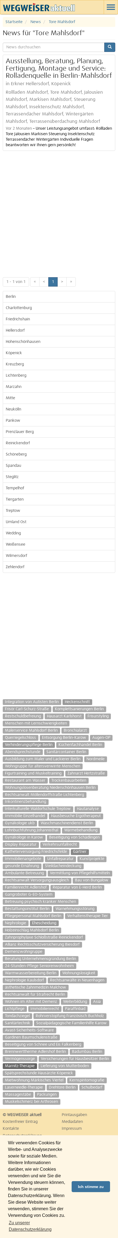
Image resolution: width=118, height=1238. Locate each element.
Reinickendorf (18, 443)
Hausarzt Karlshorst (64, 716)
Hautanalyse (88, 809)
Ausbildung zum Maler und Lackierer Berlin (42, 759)
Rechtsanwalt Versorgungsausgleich (37, 880)
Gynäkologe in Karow (24, 837)
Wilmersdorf (16, 556)
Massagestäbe (18, 1095)
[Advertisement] (59, 213)
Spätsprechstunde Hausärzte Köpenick (39, 1073)
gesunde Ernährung (22, 866)
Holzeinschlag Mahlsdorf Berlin (32, 930)
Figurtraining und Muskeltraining (33, 773)
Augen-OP (101, 738)
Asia (97, 1002)
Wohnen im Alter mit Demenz (31, 1002)
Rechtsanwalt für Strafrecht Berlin (35, 994)
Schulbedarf (92, 1087)
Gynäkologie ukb (20, 823)
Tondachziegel (17, 1016)
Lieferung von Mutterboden (65, 1066)
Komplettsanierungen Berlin (79, 709)
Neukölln (13, 409)
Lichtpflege (14, 1009)
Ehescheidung (44, 923)
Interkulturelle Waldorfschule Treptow (38, 809)
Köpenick (14, 353)
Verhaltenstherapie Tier (87, 916)
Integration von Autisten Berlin (32, 702)
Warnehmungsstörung (74, 909)
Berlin (11, 297)
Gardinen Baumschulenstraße (31, 1037)
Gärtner (79, 852)
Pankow (13, 421)
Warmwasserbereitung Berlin (30, 973)
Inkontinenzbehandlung (25, 802)
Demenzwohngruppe (23, 952)
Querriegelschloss (20, 738)
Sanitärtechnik (17, 1023)
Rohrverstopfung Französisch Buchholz (70, 1016)
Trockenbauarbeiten (68, 780)
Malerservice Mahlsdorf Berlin (31, 730)
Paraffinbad (75, 1009)
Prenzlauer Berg (20, 432)
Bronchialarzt (75, 730)
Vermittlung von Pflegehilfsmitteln (80, 873)
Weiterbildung (75, 1002)
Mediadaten (72, 1122)
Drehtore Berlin (62, 1087)
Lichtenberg (16, 375)
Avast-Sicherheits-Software (29, 1030)
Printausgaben (74, 1115)
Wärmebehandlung (80, 830)
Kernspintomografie (86, 1080)
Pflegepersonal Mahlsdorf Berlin (33, 916)
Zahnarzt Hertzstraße (86, 773)
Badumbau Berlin (87, 1052)
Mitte (10, 398)
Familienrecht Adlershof (26, 887)
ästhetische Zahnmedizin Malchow (35, 987)
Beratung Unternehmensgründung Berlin (40, 959)
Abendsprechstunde (22, 752)
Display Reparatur (20, 844)
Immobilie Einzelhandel (25, 816)
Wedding (13, 533)
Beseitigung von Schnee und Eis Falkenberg (43, 1045)
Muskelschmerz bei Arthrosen (31, 1102)
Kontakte (11, 1129)
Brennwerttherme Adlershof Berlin (35, 1052)
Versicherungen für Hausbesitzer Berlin (75, 1059)
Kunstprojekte (92, 859)
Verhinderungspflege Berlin (28, 745)
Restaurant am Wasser (25, 780)
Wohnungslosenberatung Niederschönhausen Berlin (50, 788)
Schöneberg (16, 454)
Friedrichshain (18, 319)
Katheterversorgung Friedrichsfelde (36, 852)
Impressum (72, 1129)
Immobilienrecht (44, 1009)
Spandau (13, 466)
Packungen (47, 1095)
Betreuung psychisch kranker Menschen (40, 902)
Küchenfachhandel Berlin (80, 745)
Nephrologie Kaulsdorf (24, 980)
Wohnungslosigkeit (78, 973)
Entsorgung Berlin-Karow (64, 738)
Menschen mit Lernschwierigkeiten (36, 723)
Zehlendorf (15, 567)
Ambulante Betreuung (24, 873)
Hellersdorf (15, 330)
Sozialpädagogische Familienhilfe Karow (71, 1023)
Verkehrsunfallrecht (60, 844)
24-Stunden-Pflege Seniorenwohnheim (39, 966)
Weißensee (15, 544)
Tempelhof (15, 488)
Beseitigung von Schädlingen (74, 837)
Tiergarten (15, 499)
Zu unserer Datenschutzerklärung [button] (30, 1226)
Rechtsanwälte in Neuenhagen (77, 980)
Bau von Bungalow (91, 880)
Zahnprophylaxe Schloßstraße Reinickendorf (44, 937)
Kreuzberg (15, 364)
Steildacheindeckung (63, 866)
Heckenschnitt (77, 702)
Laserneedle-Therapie (24, 1087)
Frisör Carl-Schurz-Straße (27, 709)
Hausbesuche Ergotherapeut (76, 816)
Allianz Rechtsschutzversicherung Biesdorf (42, 944)
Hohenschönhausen (23, 342)
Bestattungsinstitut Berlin (27, 909)
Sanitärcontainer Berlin (66, 752)
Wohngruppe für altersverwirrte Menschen (42, 766)
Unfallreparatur (60, 859)
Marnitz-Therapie (20, 1066)
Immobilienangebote (23, 859)
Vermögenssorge (20, 1059)
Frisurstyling (98, 716)
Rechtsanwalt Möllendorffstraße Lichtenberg (44, 795)
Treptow (13, 511)
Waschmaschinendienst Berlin (67, 823)
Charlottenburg (19, 308)
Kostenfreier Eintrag (20, 1122)
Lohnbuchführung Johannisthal (31, 830)
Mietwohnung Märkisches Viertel (34, 1080)
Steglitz (12, 477)
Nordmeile (95, 759)
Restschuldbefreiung (23, 716)
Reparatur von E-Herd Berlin (77, 887)
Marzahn (13, 387)
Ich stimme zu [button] (91, 1186)
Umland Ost (16, 522)
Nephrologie (15, 923)
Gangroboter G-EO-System (28, 894)
